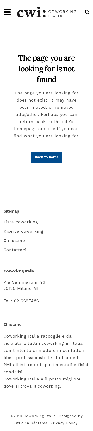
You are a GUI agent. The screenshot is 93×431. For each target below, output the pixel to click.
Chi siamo (14, 240)
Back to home (46, 157)
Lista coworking (21, 222)
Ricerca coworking (24, 231)
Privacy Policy (64, 423)
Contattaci (15, 249)
